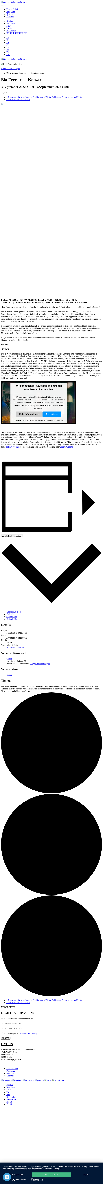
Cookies (9, 1104)
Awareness (11, 31)
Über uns (10, 16)
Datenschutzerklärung (28, 1033)
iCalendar (10, 614)
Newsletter (11, 23)
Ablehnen (17, 1174)
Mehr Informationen (29, 414)
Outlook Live (12, 619)
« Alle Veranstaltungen (10, 68)
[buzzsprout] (29, 1080)
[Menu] (2, 5)
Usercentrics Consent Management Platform (44, 420)
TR (7, 47)
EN (7, 40)
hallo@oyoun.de (13, 447)
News (8, 26)
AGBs (9, 1102)
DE (7, 38)
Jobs (8, 1094)
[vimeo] (48, 1080)
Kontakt (9, 21)
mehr (86, 1174)
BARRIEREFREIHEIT (16, 33)
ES (7, 42)
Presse (9, 1092)
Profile (9, 28)
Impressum (11, 1099)
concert (21, 647)
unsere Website (66, 447)
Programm (10, 11)
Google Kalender (13, 612)
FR (7, 45)
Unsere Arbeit (12, 9)
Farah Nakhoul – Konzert (18, 99)
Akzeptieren (52, 414)
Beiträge (10, 14)
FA (7, 52)
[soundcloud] (58, 1080)
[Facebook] (17, 1080)
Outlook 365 (11, 616)
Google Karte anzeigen (40, 663)
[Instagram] (6, 1080)
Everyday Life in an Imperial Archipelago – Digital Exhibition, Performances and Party (44, 97)
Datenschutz (11, 1097)
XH (8, 54)
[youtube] (40, 1080)
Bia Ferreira (11, 647)
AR (8, 50)
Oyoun (9, 659)
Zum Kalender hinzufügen (12, 536)
